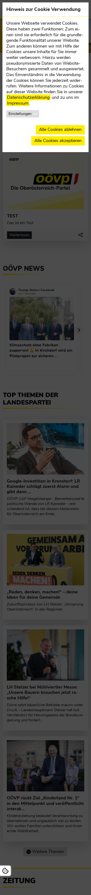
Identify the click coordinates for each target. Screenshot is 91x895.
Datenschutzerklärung (28, 97)
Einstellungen (20, 113)
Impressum (17, 103)
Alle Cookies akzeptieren (58, 140)
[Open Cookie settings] (5, 871)
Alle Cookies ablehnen (60, 129)
